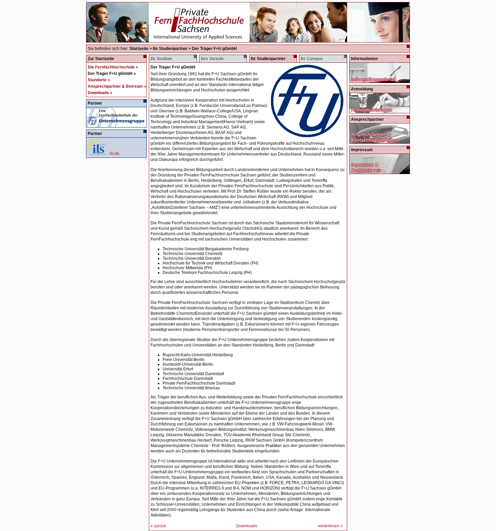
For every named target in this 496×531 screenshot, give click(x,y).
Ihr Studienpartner (170, 48)
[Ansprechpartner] (379, 141)
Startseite (139, 48)
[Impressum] (379, 171)
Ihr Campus (312, 58)
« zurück (158, 526)
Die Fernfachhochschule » (113, 67)
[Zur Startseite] (248, 39)
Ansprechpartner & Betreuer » (117, 86)
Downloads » (100, 92)
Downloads (246, 526)
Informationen (364, 58)
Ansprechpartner (367, 119)
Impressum (362, 149)
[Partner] (116, 124)
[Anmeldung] (379, 110)
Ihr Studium (161, 58)
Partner (95, 103)
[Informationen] (379, 80)
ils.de (114, 153)
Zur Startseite (101, 58)
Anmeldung (362, 89)
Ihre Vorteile (212, 58)
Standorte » (99, 80)
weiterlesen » (330, 526)
